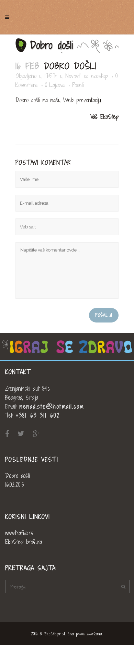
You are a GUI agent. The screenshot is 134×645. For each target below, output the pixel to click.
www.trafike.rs (19, 533)
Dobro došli (17, 476)
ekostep (99, 76)
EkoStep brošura (23, 542)
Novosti (73, 76)
